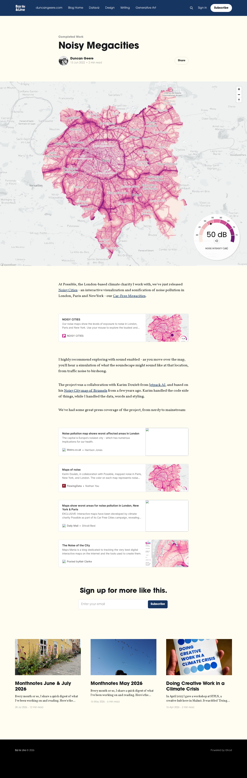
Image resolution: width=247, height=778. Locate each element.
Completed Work (70, 37)
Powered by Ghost (221, 750)
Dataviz (94, 8)
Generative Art (146, 8)
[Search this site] (191, 8)
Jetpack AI (157, 384)
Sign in (202, 8)
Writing (125, 8)
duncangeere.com (49, 8)
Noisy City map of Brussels (85, 390)
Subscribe (221, 8)
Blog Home (75, 8)
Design (110, 8)
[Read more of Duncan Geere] (63, 61)
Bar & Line (20, 750)
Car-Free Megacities (129, 296)
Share (181, 60)
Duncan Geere (81, 58)
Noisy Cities (68, 290)
